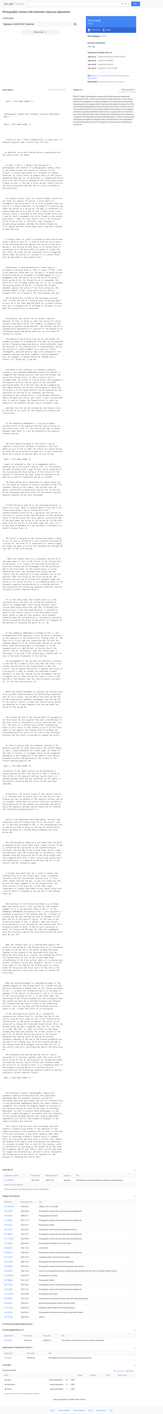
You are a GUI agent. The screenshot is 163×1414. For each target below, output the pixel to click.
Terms (90, 1410)
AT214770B (8, 1312)
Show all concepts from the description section (21, 1394)
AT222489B (8, 1289)
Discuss (121, 82)
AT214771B (8, 1229)
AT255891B (8, 1298)
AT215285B (8, 1266)
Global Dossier (112, 82)
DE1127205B (8, 1239)
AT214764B (8, 1285)
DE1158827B (9, 1180)
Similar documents (107, 76)
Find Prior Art (95, 30)
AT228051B (8, 1252)
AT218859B (8, 1234)
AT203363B (8, 1216)
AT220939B (8, 1211)
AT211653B (8, 1257)
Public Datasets (79, 1410)
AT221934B (8, 1308)
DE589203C (8, 1248)
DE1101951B (8, 1294)
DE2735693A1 (9, 1206)
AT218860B (8, 1280)
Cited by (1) (95, 76)
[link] (7, 1380)
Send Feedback (64, 1410)
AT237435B (8, 1262)
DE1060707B (8, 1275)
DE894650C (8, 1271)
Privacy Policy (101, 1410)
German (103, 36)
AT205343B (8, 1317)
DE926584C (8, 1303)
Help (111, 1410)
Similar (108, 30)
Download (120, 1371)
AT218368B (8, 1220)
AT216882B (8, 1243)
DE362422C (8, 1225)
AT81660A (8, 1340)
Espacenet (102, 82)
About (52, 1410)
